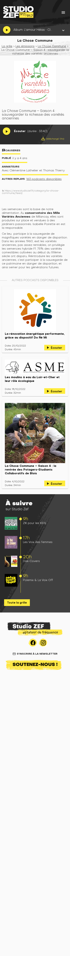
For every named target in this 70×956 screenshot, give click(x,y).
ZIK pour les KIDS (34, 523)
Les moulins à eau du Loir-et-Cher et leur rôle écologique (32, 379)
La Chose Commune (52, 46)
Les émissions (25, 46)
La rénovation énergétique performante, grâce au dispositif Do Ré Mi (35, 335)
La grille (7, 46)
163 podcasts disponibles (44, 179)
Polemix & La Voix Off (38, 580)
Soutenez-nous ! (35, 664)
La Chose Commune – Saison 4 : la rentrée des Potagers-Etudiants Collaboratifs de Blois (30, 469)
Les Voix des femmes (37, 542)
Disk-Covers (31, 561)
